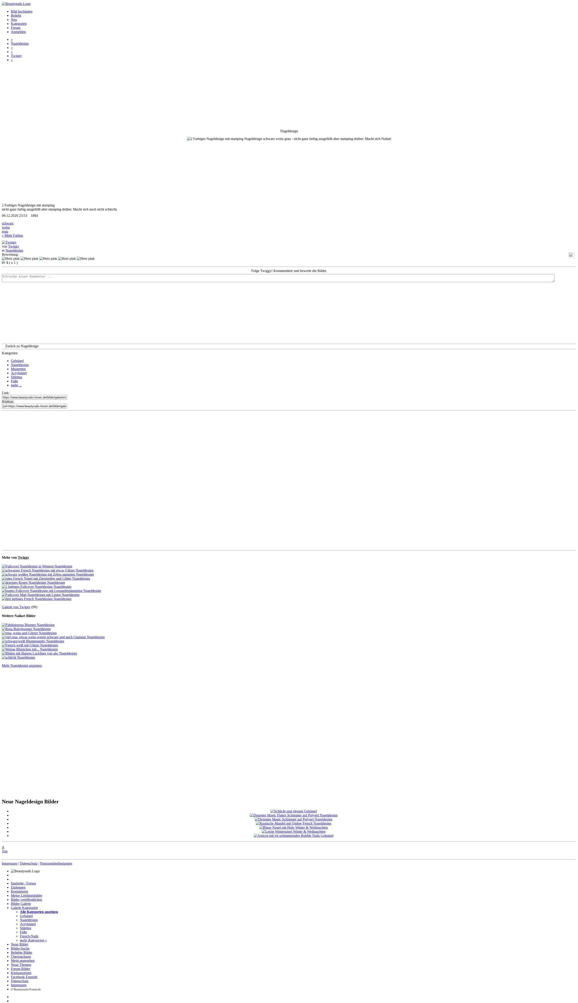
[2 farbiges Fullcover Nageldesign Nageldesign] (36, 587)
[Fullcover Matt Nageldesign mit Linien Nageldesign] (40, 595)
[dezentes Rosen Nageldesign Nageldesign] (33, 582)
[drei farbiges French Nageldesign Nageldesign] (36, 599)
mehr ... (16, 385)
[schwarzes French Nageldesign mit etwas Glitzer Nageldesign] (47, 570)
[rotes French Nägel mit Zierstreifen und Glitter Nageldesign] (46, 578)
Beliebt (16, 15)
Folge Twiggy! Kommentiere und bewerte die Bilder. (289, 271)
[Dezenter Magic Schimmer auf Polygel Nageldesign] (293, 819)
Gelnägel (17, 361)
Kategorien (19, 24)
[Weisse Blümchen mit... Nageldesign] (30, 649)
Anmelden (18, 32)
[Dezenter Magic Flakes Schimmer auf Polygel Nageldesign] (294, 815)
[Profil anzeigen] (9, 242)
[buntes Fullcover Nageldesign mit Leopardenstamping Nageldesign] (51, 591)
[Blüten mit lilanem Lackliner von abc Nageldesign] (39, 653)
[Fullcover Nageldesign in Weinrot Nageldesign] (37, 566)
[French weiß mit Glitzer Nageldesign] (30, 645)
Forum (15, 28)
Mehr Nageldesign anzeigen (22, 665)
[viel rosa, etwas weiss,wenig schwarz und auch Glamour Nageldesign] (53, 637)
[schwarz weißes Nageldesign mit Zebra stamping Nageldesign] (48, 574)
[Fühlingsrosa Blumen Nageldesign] (28, 625)
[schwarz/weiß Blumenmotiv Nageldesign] (33, 641)
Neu (14, 19)
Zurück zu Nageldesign (22, 346)
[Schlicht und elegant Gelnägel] (293, 811)
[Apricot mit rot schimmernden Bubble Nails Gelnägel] (293, 835)
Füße (14, 381)
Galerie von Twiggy (16, 607)
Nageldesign (20, 43)
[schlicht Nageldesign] (18, 657)
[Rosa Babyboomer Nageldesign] (26, 629)
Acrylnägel (19, 373)
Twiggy (16, 56)
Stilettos (16, 377)
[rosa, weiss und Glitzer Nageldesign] (29, 633)
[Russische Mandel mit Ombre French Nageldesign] (293, 823)
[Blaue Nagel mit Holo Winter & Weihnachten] (293, 827)
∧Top (4, 849)
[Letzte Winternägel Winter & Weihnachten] (294, 831)
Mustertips (18, 369)
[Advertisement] (289, 480)
